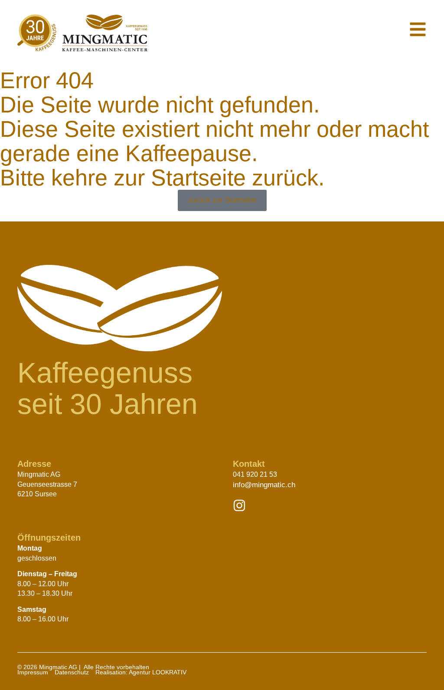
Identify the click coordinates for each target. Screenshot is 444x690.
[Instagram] (239, 505)
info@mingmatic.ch (264, 485)
